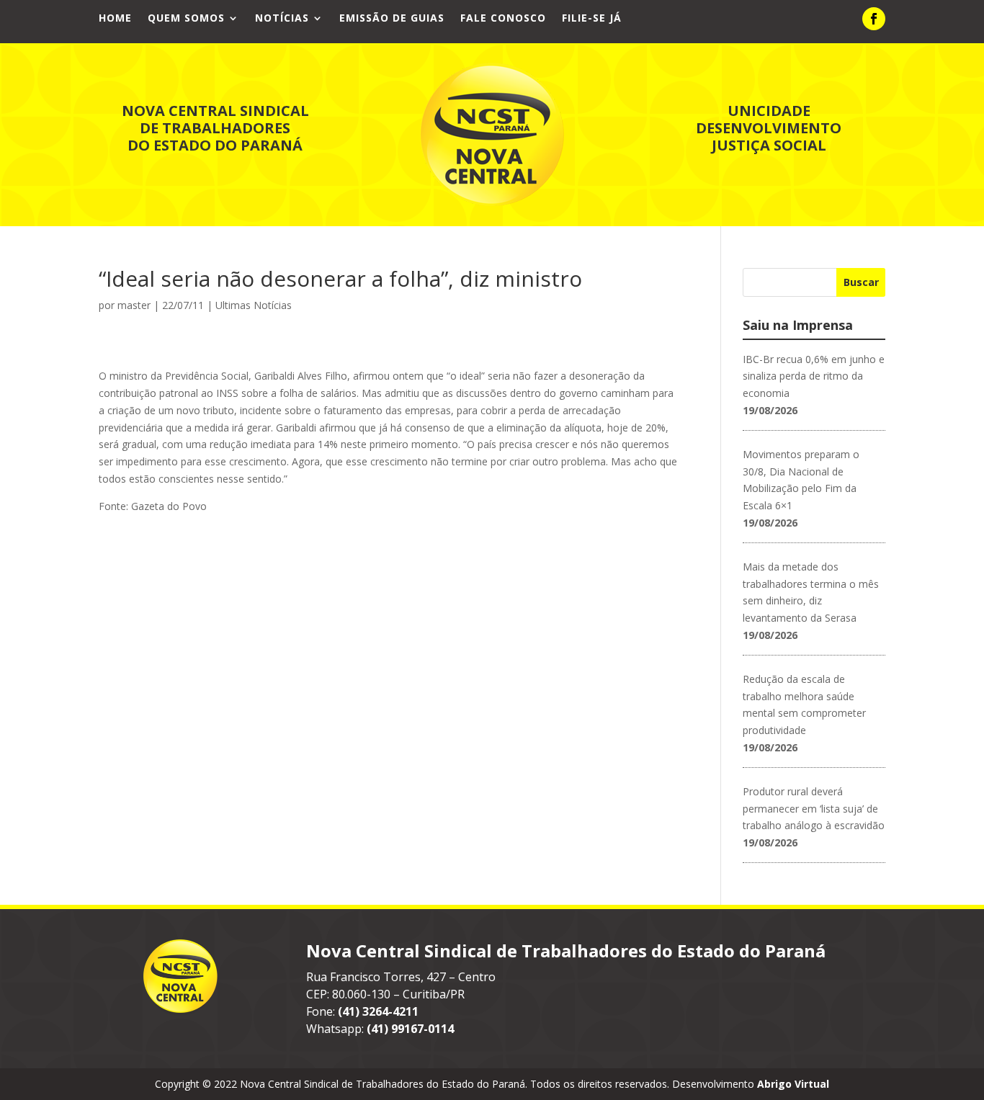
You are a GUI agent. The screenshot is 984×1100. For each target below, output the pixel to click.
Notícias (282, 18)
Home (115, 18)
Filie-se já (592, 18)
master (134, 305)
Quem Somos (186, 18)
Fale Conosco (503, 18)
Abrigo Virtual (793, 1084)
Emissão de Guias (391, 18)
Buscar (861, 282)
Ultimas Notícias (253, 305)
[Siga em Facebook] (873, 18)
